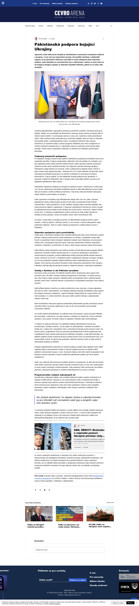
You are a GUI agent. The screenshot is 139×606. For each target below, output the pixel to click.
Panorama (71, 26)
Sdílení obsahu (97, 581)
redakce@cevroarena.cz (72, 595)
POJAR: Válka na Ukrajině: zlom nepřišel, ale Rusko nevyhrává (100, 526)
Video (90, 26)
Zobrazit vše (110, 502)
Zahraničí (50, 26)
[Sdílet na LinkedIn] (45, 490)
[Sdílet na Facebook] (35, 490)
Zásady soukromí (98, 585)
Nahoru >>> (3, 598)
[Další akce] (103, 39)
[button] (111, 26)
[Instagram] (92, 3)
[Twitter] (95, 3)
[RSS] (88, 3)
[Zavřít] (137, 602)
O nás (93, 573)
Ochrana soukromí (54, 604)
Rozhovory (81, 26)
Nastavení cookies (118, 603)
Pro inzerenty (96, 577)
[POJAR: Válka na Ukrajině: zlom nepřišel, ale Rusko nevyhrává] (100, 513)
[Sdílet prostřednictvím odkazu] (49, 490)
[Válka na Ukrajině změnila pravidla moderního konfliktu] (38, 513)
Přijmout (130, 603)
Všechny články (30, 26)
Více (97, 26)
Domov (41, 26)
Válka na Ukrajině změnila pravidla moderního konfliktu (36, 526)
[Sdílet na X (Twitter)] (40, 490)
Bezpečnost (60, 26)
